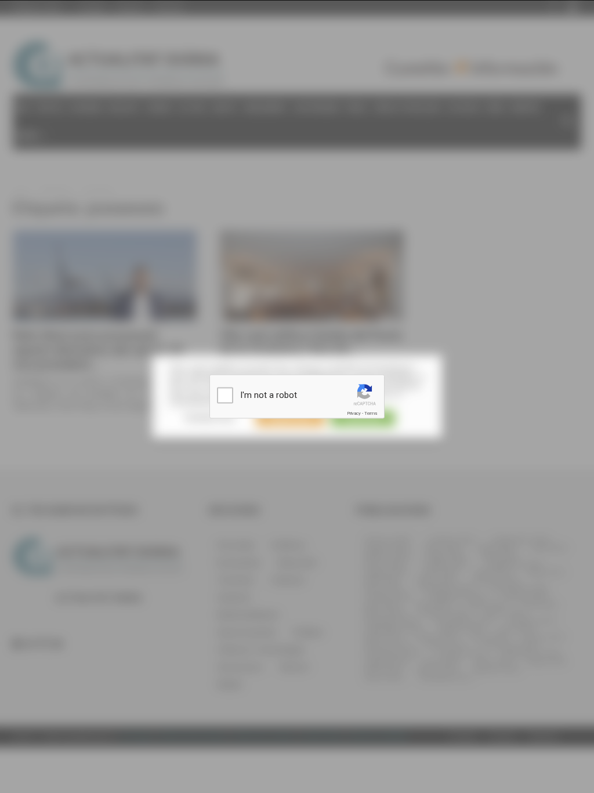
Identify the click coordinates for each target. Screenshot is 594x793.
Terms (370, 413)
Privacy (354, 413)
